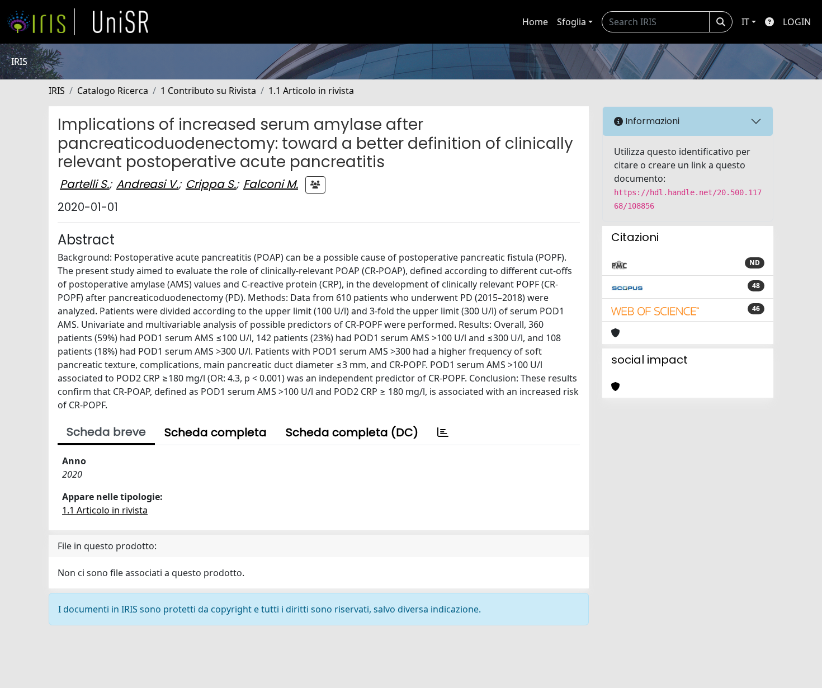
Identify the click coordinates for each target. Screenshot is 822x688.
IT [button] (745, 22)
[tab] (443, 432)
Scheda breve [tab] (106, 432)
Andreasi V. (147, 184)
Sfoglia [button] (571, 22)
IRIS (57, 90)
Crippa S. (211, 184)
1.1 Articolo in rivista (311, 90)
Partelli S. (84, 184)
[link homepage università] (121, 21)
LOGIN (797, 22)
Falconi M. (270, 184)
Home (535, 22)
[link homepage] (41, 21)
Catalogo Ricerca (112, 90)
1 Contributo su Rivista (208, 90)
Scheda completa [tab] (215, 432)
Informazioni (651, 121)
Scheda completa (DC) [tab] (352, 432)
